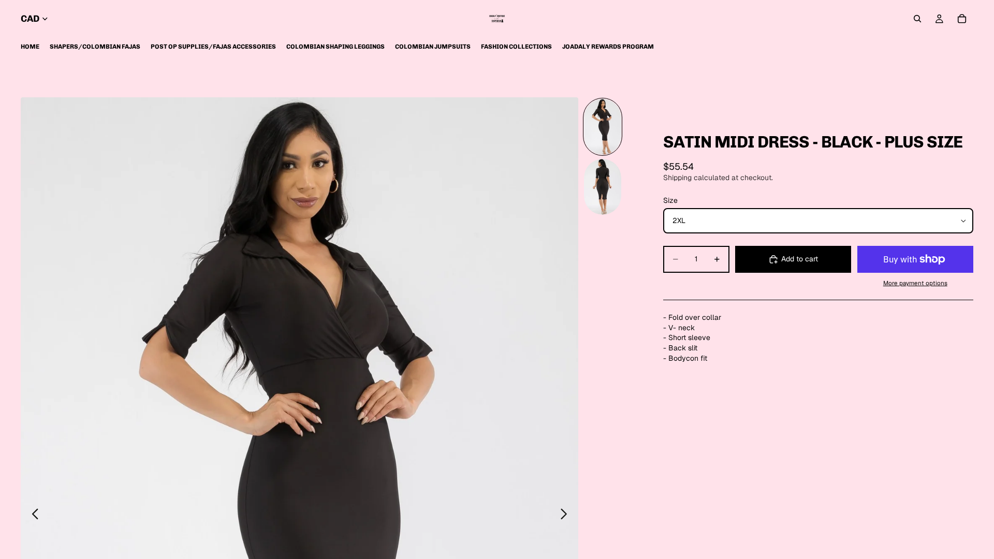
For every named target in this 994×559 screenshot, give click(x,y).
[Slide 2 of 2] (602, 187)
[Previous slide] (32, 515)
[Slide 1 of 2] (602, 127)
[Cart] (962, 18)
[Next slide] (566, 515)
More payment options (915, 283)
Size (670, 200)
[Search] (917, 18)
